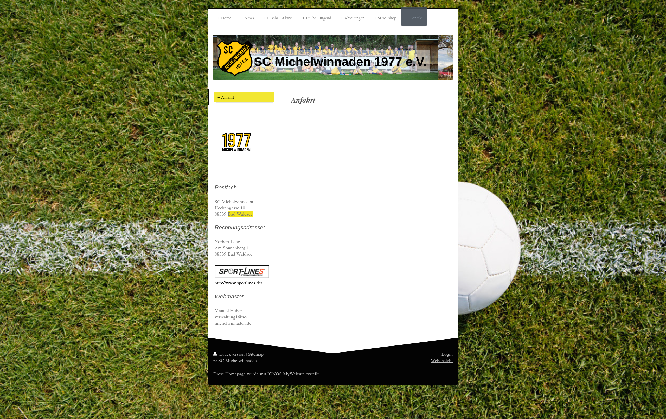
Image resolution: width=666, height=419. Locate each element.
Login (447, 354)
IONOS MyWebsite (286, 373)
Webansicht (442, 360)
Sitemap (256, 354)
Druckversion (232, 354)
